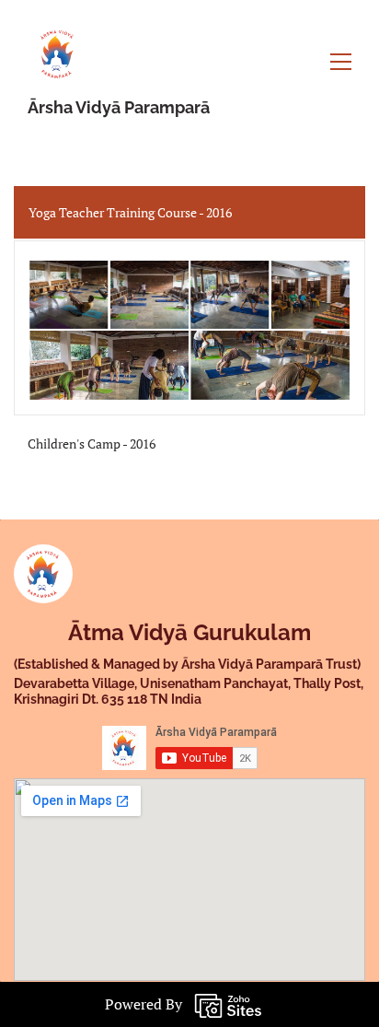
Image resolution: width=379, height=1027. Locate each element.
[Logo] (57, 51)
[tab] (189, 212)
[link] (43, 559)
